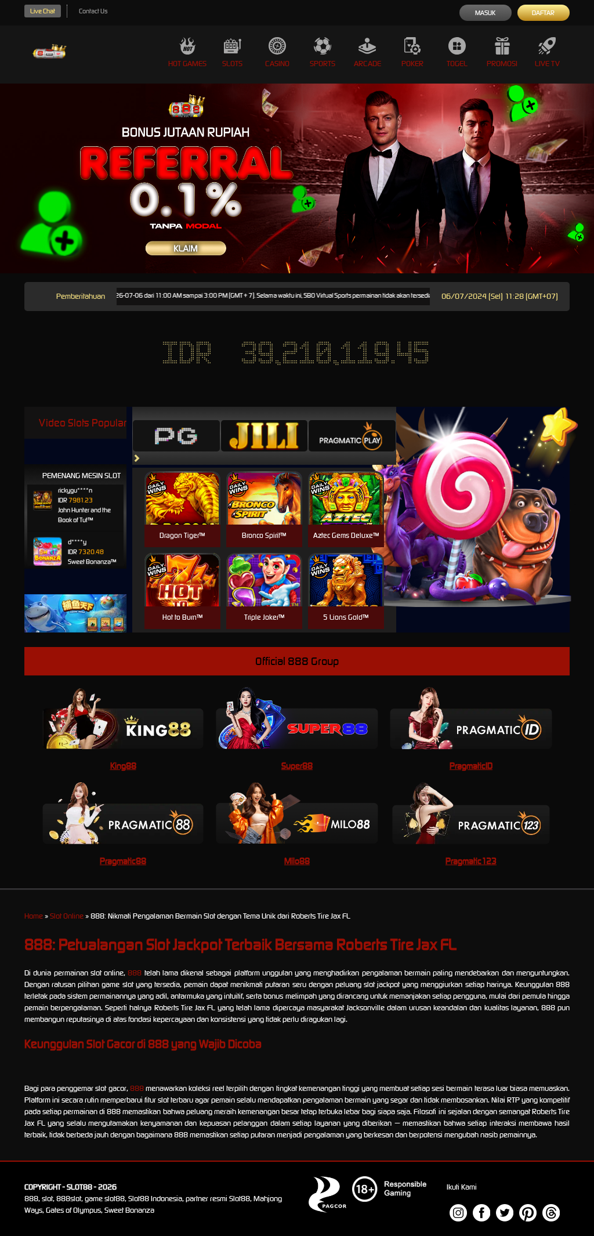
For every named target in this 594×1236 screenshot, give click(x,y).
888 (135, 973)
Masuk (485, 13)
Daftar (543, 13)
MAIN (182, 510)
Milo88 (297, 860)
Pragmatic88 (123, 860)
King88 (123, 765)
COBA (182, 484)
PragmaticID (471, 765)
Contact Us (93, 11)
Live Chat (42, 11)
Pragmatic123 (471, 860)
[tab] (176, 435)
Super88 (297, 765)
